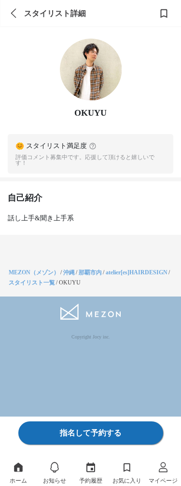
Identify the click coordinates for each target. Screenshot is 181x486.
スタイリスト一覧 (32, 282)
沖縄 (69, 272)
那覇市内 (90, 272)
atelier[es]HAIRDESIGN (136, 272)
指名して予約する (91, 433)
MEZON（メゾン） (34, 272)
